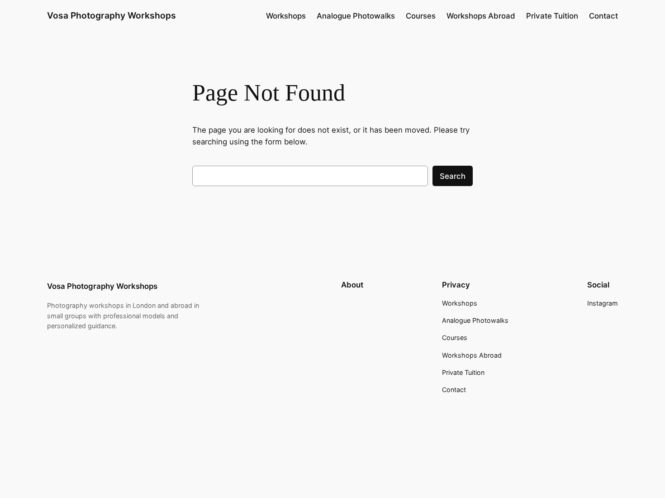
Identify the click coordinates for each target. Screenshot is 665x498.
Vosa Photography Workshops (111, 15)
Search (453, 176)
